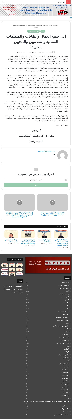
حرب (13, 289)
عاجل (67, 346)
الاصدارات (66, 300)
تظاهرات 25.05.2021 (63, 337)
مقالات (14, 292)
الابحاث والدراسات (64, 294)
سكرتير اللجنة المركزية (63, 343)
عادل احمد (65, 375)
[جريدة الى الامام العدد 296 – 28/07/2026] (4, 274)
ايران (5, 286)
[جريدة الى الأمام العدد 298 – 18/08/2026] (4, 269)
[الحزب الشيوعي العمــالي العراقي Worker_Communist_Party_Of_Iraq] (36, 10)
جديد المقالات (65, 340)
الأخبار (50, 25)
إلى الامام (65, 303)
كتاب (68, 360)
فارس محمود (64, 384)
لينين (68, 398)
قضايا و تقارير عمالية (63, 355)
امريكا (10, 286)
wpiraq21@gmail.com (45, 52)
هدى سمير (65, 392)
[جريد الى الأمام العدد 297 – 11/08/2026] (19, 274)
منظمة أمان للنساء (64, 409)
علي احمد (66, 352)
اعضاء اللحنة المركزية (63, 288)
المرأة (67, 323)
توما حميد (65, 366)
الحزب (67, 308)
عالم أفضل (66, 349)
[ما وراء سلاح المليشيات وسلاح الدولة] (44, 234)
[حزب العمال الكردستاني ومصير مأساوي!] (11, 234)
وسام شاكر (65, 395)
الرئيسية (55, 25)
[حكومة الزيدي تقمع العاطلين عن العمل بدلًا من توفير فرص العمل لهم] (28, 234)
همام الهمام (65, 334)
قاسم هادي (65, 387)
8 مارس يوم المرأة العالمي (60, 326)
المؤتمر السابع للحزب (60, 317)
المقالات (67, 331)
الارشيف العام (65, 297)
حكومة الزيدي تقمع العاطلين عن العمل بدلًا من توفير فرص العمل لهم (47, 2)
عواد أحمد (65, 381)
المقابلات (67, 329)
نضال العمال (66, 412)
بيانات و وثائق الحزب (33, 31)
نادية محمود (65, 389)
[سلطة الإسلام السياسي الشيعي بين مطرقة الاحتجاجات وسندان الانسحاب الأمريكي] (61, 234)
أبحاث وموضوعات (63, 311)
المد (67, 305)
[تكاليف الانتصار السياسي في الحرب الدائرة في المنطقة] (12, 269)
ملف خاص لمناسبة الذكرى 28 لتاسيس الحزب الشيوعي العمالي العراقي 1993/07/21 (46, 401)
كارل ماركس (65, 357)
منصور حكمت (65, 406)
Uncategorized (65, 282)
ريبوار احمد (65, 369)
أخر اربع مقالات (18, 286)
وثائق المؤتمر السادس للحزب (61, 414)
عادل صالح (65, 378)
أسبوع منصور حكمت (63, 285)
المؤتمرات (65, 314)
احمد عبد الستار (64, 363)
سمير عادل (65, 372)
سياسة (20, 292)
